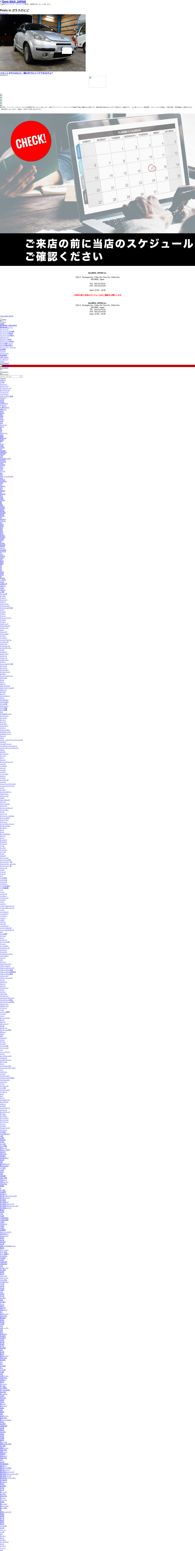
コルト (2, 738)
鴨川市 (2, 1524)
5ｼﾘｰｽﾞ (2, 426)
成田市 (2, 1306)
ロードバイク (4, 1120)
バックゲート (4, 914)
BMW (1, 436)
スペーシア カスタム (7, 816)
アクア (2, 610)
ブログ (2, 361)
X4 (1, 570)
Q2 (1, 522)
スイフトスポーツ (5, 792)
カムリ (2, 680)
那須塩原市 (3, 1480)
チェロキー (3, 842)
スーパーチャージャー (7, 824)
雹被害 (2, 1516)
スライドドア (4, 820)
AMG (1, 435)
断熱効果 (3, 1318)
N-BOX (2, 506)
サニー (2, 758)
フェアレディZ (4, 948)
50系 (1, 421)
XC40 (2, 572)
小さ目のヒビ (4, 1282)
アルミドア (3, 632)
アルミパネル (4, 634)
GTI (1, 489)
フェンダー (3, 952)
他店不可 (3, 1152)
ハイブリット (4, 898)
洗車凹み (3, 1380)
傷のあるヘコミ (5, 1164)
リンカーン (3, 1092)
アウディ (3, 602)
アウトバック (4, 604)
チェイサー (3, 840)
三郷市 (2, 1138)
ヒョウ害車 (3, 934)
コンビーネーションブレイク (9, 748)
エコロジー (3, 652)
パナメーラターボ (5, 928)
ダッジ (2, 838)
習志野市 (3, 1424)
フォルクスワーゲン (6, 954)
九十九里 (3, 1144)
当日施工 (3, 1302)
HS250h (2, 494)
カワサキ (3, 692)
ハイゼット (3, 896)
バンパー (3, 918)
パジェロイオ (4, 926)
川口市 (2, 1288)
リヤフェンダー (5, 1090)
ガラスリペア (4, 337)
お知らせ (3, 380)
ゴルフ (2, 750)
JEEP (2, 498)
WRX (1, 564)
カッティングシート (6, 676)
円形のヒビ (3, 1180)
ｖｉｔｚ (3, 1548)
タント (2, 832)
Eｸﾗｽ (1, 478)
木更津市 (3, 1338)
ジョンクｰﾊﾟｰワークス (7, 786)
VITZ (1, 554)
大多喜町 (3, 1258)
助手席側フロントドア (7, 1204)
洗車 (1, 1374)
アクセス (3, 351)
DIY (1, 473)
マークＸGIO (4, 1046)
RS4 (1, 530)
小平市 (2, 1284)
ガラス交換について (6, 343)
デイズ (2, 854)
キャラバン (3, 718)
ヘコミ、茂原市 (5, 1012)
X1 (1, 565)
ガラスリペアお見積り (7, 341)
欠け (1, 1362)
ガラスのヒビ (4, 700)
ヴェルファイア (5, 1128)
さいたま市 (3, 594)
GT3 (1, 487)
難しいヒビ (3, 1504)
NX (1, 517)
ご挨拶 (2, 592)
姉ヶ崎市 (3, 1270)
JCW (1, 497)
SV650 (2, 546)
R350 (2, 524)
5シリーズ (3, 425)
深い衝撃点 (3, 1388)
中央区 (2, 1142)
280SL (2, 401)
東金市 (2, 1344)
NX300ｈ (3, 519)
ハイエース (3, 894)
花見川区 (3, 1432)
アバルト (3, 622)
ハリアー (3, 904)
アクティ (3, 614)
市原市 (2, 1294)
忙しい (2, 1304)
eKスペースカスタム (6, 476)
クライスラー (4, 726)
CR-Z (1, 463)
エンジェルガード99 (6, 664)
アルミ (2, 630)
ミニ (1, 1050)
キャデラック (4, 716)
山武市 (2, 1286)
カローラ (3, 684)
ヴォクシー (3, 1130)
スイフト (3, 790)
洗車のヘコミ (4, 1376)
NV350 (2, 516)
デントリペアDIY (5, 860)
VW (1, 559)
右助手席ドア (4, 1234)
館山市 (2, 1520)
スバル (2, 812)
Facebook (3, 481)
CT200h (2, 465)
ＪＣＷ (2, 1532)
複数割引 (3, 1454)
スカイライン (4, 794)
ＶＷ (1, 1550)
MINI (1, 505)
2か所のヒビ (4, 403)
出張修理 (3, 1192)
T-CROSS (3, 550)
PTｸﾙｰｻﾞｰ (3, 521)
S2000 (2, 538)
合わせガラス (4, 1236)
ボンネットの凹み (5, 1030)
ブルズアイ (3, 982)
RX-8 (1, 533)
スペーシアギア (5, 818)
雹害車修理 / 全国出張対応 (8, 325)
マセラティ (3, 1038)
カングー (3, 694)
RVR (1, 532)
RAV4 (2, 526)
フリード (3, 962)
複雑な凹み (3, 1458)
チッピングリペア (5, 388)
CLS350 (2, 460)
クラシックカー (5, 730)
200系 (2, 400)
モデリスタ (3, 1062)
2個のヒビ (3, 409)
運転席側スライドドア (7, 1472)
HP (1, 492)
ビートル (3, 936)
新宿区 (2, 1320)
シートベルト (4, 774)
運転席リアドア (5, 1470)
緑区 (1, 1410)
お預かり (3, 590)
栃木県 (2, 1352)
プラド (2, 990)
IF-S (1, 495)
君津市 (2, 1238)
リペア (2, 1084)
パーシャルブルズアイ (7, 930)
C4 (1, 449)
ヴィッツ (3, 1124)
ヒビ (1, 932)
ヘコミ (2, 1010)
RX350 (2, 535)
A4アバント (4, 433)
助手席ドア (3, 1194)
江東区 (2, 1372)
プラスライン (4, 988)
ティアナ (3, 848)
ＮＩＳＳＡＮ (4, 1542)
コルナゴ (3, 742)
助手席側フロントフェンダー (9, 1206)
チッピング (3, 844)
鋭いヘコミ (3, 1492)
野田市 (2, 1484)
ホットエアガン (5, 1018)
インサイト (3, 638)
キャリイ (3, 720)
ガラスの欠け (4, 702)
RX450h (2, 537)
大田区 (2, 1260)
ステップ (3, 802)
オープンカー (4, 670)
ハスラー (3, 900)
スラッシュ (3, 822)
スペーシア (3, 814)
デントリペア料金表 (6, 333)
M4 (1, 503)
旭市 (1, 1332)
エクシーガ (3, 644)
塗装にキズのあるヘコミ (8, 1246)
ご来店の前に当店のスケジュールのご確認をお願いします (97, 295)
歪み (1, 1364)
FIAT (1, 483)
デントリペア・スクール (8, 347)
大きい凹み (3, 1252)
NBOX (2, 509)
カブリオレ (3, 678)
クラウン (3, 728)
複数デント (3, 1452)
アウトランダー (5, 606)
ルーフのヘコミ (5, 1100)
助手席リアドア (5, 1198)
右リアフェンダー (5, 1232)
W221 (2, 562)
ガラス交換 (3, 708)
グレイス (3, 736)
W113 (2, 561)
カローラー (3, 690)
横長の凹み (3, 1358)
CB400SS (3, 452)
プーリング (3, 1008)
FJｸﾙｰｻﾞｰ (3, 486)
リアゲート (3, 1072)
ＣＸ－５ (3, 1530)
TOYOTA (3, 551)
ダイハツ (3, 836)
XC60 (2, 573)
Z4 (1, 576)
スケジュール (4, 353)
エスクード (3, 656)
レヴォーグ (3, 1110)
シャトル (3, 770)
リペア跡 (3, 1088)
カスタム (3, 674)
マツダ (2, 1040)
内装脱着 (3, 1176)
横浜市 (2, 1354)
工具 (1, 1292)
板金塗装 (3, 1348)
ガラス (2, 698)
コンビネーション (5, 744)
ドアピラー (3, 884)
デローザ (3, 856)
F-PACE (2, 480)
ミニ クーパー (5, 1052)
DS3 (1, 474)
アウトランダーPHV (6, 608)
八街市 (2, 1170)
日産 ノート (4, 1328)
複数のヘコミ (4, 1448)
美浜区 (2, 1422)
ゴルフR (2, 752)
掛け (1, 1312)
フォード (3, 958)
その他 (2, 382)
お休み (2, 582)
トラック (3, 872)
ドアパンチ (3, 882)
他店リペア (3, 1148)
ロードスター (4, 1118)
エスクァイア (4, 654)
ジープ (2, 788)
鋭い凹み (3, 1494)
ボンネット (3, 1028)
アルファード (4, 628)
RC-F (1, 527)
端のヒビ (3, 1404)
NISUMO (3, 513)
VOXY (2, 557)
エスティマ (3, 658)
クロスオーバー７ (5, 734)
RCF (1, 529)
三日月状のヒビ (5, 1134)
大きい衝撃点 (4, 1254)
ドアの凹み (3, 878)
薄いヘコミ (3, 1442)
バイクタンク (4, 394)
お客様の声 (3, 584)
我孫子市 (3, 1308)
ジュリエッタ (4, 780)
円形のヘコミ (4, 1182)
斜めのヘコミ (4, 1314)
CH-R (1, 455)
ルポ (1, 1096)
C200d (2, 447)
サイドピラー (4, 754)
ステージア (3, 806)
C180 (2, 446)
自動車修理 (3, 1426)
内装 (1, 1174)
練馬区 (2, 1412)
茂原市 (2, 1436)
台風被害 (3, 1230)
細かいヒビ (3, 1406)
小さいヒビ (3, 1276)
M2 (1, 502)
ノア (1, 890)
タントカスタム (5, 834)
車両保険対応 (4, 1464)
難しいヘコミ (4, 1506)
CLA (1, 457)
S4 (1, 541)
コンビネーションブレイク (8, 746)
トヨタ (2, 870)
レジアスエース (5, 1108)
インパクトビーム (5, 640)
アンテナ (3, 636)
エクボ (2, 650)
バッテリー (3, 916)
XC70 (2, 575)
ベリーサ (3, 1014)
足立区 (2, 1462)
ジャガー (3, 778)
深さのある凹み (5, 1390)
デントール (3, 868)
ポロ (1, 1036)
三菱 (1, 1136)
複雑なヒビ (3, 1456)
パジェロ (3, 924)
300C (2, 411)
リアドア (3, 1074)
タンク (2, 830)
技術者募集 (3, 355)
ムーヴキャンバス (5, 1056)
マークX (2, 1042)
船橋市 (2, 1430)
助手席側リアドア (5, 1208)
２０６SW (3, 1526)
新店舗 (2, 1322)
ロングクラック (5, 390)
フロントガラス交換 (6, 396)
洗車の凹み (3, 1378)
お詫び (2, 588)
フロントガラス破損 (6, 974)
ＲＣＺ (2, 1544)
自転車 (2, 1428)
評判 (1, 1460)
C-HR (1, 444)
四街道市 (3, 1242)
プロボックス (4, 1006)
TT (1, 553)
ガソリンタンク (5, 696)
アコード (3, 616)
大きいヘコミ (4, 1250)
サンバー (3, 760)
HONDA (2, 491)
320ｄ (2, 419)
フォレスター (4, 956)
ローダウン (3, 1116)
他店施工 (3, 1156)
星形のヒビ (3, 1334)
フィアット (3, 940)
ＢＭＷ (2, 1528)
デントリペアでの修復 (7, 331)
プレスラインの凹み (6, 1000)
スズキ (2, 798)
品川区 (2, 1240)
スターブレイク (5, 800)
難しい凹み (3, 1508)
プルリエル (3, 994)
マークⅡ (3, 1044)
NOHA (2, 514)
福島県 (2, 1400)
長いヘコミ (3, 1500)
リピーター (3, 1082)
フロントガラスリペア (7, 968)
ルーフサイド (4, 1102)
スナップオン (4, 810)
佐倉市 (2, 1160)
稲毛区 (2, 1402)
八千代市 (3, 1168)
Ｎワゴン (3, 1540)
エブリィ (3, 662)
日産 (1, 1326)
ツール (2, 846)
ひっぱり (3, 596)
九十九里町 (3, 1146)
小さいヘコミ (4, 1278)
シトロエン (3, 766)
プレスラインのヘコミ (7, 998)
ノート (2, 892)
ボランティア (4, 1024)
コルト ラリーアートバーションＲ (11, 740)
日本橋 (2, 1324)
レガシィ (3, 1104)
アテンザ (3, 620)
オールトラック (5, 672)
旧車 (1, 1330)
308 (1, 414)
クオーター (3, 724)
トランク (3, 874)
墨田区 (2, 1248)
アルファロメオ (5, 626)
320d (1, 416)
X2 (1, 567)
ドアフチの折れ (5, 886)
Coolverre (3, 461)
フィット (3, 944)
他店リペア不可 (5, 1150)
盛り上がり (3, 1394)
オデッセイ (3, 666)
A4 (1, 431)
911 (1, 430)
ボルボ (2, 1026)
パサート (3, 922)
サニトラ (3, 756)
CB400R (3, 450)
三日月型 (3, 1132)
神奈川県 (3, 1398)
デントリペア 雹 (5, 866)
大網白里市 (3, 1262)
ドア (1, 876)
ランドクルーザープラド (8, 1068)
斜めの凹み (3, 1316)
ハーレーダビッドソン (7, 908)
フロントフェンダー (6, 978)
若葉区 (2, 1434)
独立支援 (3, 1392)
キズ (1, 712)
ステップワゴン (5, 804)
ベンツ (2, 1016)
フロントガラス (5, 966)
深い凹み (3, 1386)
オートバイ (3, 668)
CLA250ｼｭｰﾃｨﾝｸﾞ (5, 458)
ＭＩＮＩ (3, 1536)
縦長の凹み (3, 1418)
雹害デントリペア (5, 1512)
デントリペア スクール (8, 864)
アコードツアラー (5, 618)
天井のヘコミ (4, 1268)
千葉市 (2, 1216)
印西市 (2, 1226)
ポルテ (2, 1034)
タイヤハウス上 (5, 826)
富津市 (2, 1272)
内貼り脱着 (3, 1178)
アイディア (3, 600)
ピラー (2, 938)
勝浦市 (2, 1210)
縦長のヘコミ (4, 1416)
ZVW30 (2, 578)
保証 (1, 1162)
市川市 (2, 1296)
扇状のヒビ (3, 1310)
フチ (1, 960)
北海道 (2, 1212)
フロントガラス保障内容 (8, 972)
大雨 (1, 1266)
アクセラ (3, 612)
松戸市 (2, 1346)
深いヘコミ (3, 1384)
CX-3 (1, 466)
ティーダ (3, 852)
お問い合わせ (4, 357)
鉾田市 (2, 1488)
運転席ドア (3, 1466)
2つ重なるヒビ (4, 407)
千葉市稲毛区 (4, 1218)
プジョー (3, 986)
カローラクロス (5, 686)
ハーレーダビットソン (7, 906)
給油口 (2, 1408)
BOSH (2, 439)
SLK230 (2, 544)
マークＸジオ (4, 1048)
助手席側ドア (4, 1202)
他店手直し (3, 1154)
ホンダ (2, 1020)
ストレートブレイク (6, 808)
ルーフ (2, 1098)
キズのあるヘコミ (5, 714)
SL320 (2, 543)
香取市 (2, 1522)
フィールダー (4, 946)
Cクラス (2, 471)
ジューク (3, 782)
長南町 (2, 1502)
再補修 (2, 1186)
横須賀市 (3, 1360)
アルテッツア (4, 624)
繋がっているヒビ (5, 1420)
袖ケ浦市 (3, 1446)
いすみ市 (3, 580)
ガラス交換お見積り (6, 345)
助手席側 (3, 1200)
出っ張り (3, 1190)
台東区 (2, 1228)
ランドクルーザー (5, 1066)
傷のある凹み (4, 1166)
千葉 (1, 1214)
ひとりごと (3, 384)
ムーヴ (2, 1054)
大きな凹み (3, 1256)
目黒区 (2, 1396)
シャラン (3, 772)
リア (1, 1070)
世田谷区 (3, 1140)
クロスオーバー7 (5, 732)
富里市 (2, 1274)
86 (1, 428)
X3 (1, 568)
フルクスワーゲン (5, 964)
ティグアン (3, 850)
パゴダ (2, 920)
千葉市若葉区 (4, 1220)
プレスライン (4, 996)
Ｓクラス (3, 1546)
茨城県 (2, 1438)
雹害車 (2, 1514)
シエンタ (3, 764)
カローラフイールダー (7, 688)
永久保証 (3, 1366)
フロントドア (4, 976)
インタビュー (4, 359)
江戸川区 (3, 1370)
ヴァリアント (4, 1122)
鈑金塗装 (3, 1486)
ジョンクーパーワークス (8, 784)
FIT (1, 484)
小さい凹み (3, 1280)
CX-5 (1, 468)
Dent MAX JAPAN (7, 316)
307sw (2, 413)
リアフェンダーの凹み (7, 1078)
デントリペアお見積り (7, 335)
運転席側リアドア (5, 1476)
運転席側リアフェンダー (8, 1478)
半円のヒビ (3, 1224)
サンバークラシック (6, 762)
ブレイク (3, 984)
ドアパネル (3, 880)
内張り (2, 1172)
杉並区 (2, 1340)
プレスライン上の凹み (7, 1002)
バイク (2, 910)
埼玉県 (2, 1244)
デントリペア (4, 329)
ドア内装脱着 (4, 888)
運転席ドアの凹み (5, 1468)
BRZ (1, 441)
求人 (1, 1368)
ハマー (2, 902)
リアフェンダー (5, 1076)
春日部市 (3, 1336)
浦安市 (2, 1382)
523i (1, 423)
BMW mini (3, 438)
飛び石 (2, 1518)
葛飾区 (2, 1440)
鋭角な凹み (3, 1496)
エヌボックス (4, 660)
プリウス (3, 992)
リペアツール (4, 1086)
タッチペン (3, 828)
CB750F (2, 454)
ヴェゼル (3, 1126)
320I (1, 417)
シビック (3, 768)
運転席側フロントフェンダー (9, 1474)
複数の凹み (3, 1450)
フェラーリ (3, 950)
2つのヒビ (3, 405)
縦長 (1, 1414)
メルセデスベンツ (5, 1060)
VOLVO (2, 556)
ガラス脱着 (3, 710)
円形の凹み (3, 1184)
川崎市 (2, 1290)
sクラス (2, 548)
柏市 (1, 1350)
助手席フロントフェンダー (8, 1196)
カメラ (2, 682)
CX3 (1, 469)
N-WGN (2, 508)
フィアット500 (5, 942)
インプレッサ (4, 642)
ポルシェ (3, 1032)
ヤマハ (2, 1064)
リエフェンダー (5, 1080)
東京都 (2, 1342)
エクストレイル (5, 646)
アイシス (3, 598)
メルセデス (3, 1058)
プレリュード (4, 1004)
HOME (2, 323)
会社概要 (3, 349)
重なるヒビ (3, 1482)
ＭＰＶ (2, 1538)
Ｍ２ (1, 1534)
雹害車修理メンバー (6, 327)
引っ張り (3, 1298)
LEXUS (2, 500)
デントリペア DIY (6, 862)
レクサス (3, 1106)
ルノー (2, 1094)
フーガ (2, 980)
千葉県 (2, 1222)
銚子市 (2, 1490)
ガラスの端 (3, 704)
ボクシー (3, 1022)
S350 (2, 540)
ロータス (3, 1114)
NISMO (2, 511)
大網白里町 (3, 1264)
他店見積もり (4, 1158)
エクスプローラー (5, 648)
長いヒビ (3, 1498)
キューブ (3, 722)
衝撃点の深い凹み (5, 1444)
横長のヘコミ (4, 1356)
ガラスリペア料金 (5, 339)
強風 (1, 1300)
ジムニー (3, 776)
